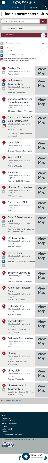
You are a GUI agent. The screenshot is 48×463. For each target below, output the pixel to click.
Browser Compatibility (9, 424)
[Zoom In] (43, 43)
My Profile (33, 7)
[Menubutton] (3, 2)
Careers (4, 432)
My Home (15, 7)
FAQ (3, 415)
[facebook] (19, 458)
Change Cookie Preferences (12, 434)
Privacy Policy (6, 418)
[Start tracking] (43, 35)
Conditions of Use (8, 421)
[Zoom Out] (43, 50)
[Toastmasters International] (24, 2)
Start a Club (16, 400)
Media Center (6, 429)
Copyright (5, 426)
